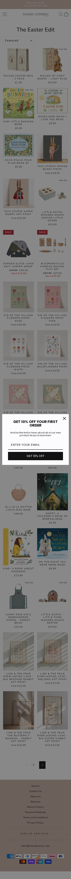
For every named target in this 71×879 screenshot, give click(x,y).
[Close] (64, 418)
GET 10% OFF (35, 456)
